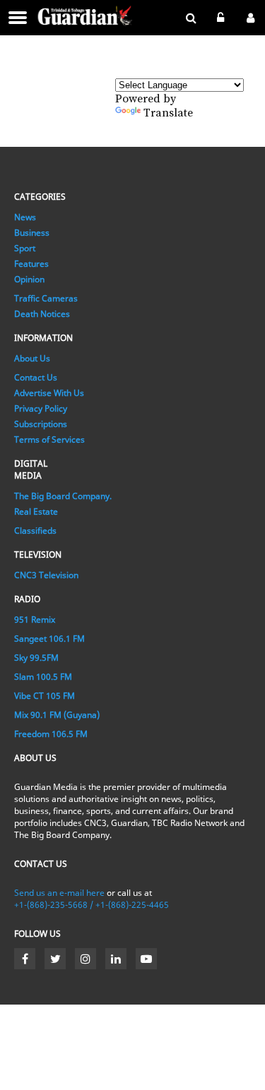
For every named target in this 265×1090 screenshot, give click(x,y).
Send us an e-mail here (59, 893)
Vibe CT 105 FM (44, 696)
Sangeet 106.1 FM (49, 639)
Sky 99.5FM (36, 658)
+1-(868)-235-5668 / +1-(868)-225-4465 (91, 905)
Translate (168, 113)
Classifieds (35, 531)
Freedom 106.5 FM (51, 734)
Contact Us (35, 377)
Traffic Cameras (46, 298)
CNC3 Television (46, 575)
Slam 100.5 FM (43, 677)
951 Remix (34, 619)
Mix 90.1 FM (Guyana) (57, 715)
